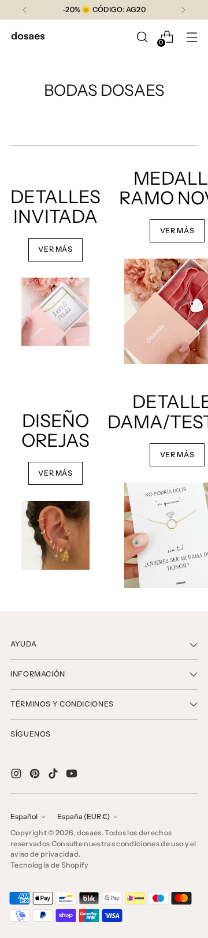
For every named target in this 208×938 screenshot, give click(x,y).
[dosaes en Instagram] (17, 775)
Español (24, 816)
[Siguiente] (183, 10)
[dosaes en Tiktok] (54, 775)
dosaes (89, 832)
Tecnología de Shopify (49, 865)
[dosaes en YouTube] (73, 775)
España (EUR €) (83, 816)
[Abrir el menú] (191, 37)
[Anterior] (25, 10)
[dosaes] (27, 37)
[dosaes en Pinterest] (36, 775)
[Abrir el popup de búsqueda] (142, 37)
